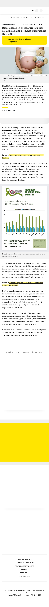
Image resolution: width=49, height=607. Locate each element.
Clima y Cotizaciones (29, 10)
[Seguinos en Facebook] (21, 597)
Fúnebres (24, 569)
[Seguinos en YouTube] (26, 597)
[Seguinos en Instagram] (28, 597)
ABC (6, 10)
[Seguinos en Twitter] (23, 597)
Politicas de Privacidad (24, 566)
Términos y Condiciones (24, 563)
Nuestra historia (25, 559)
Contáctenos (24, 576)
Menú (45, 10)
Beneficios (24, 573)
